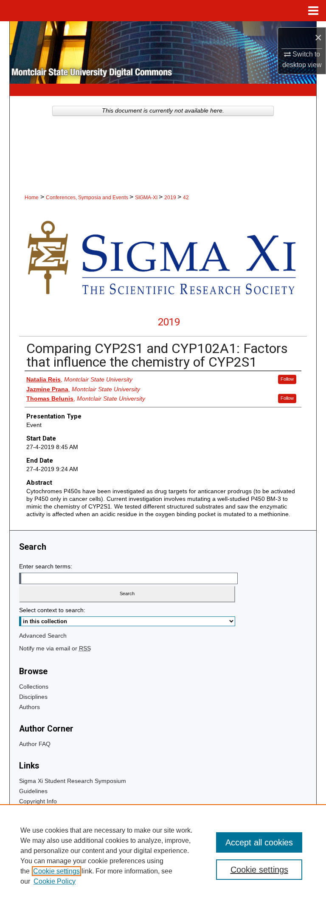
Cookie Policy (55, 881)
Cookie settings (56, 871)
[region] (163, 855)
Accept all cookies (259, 842)
